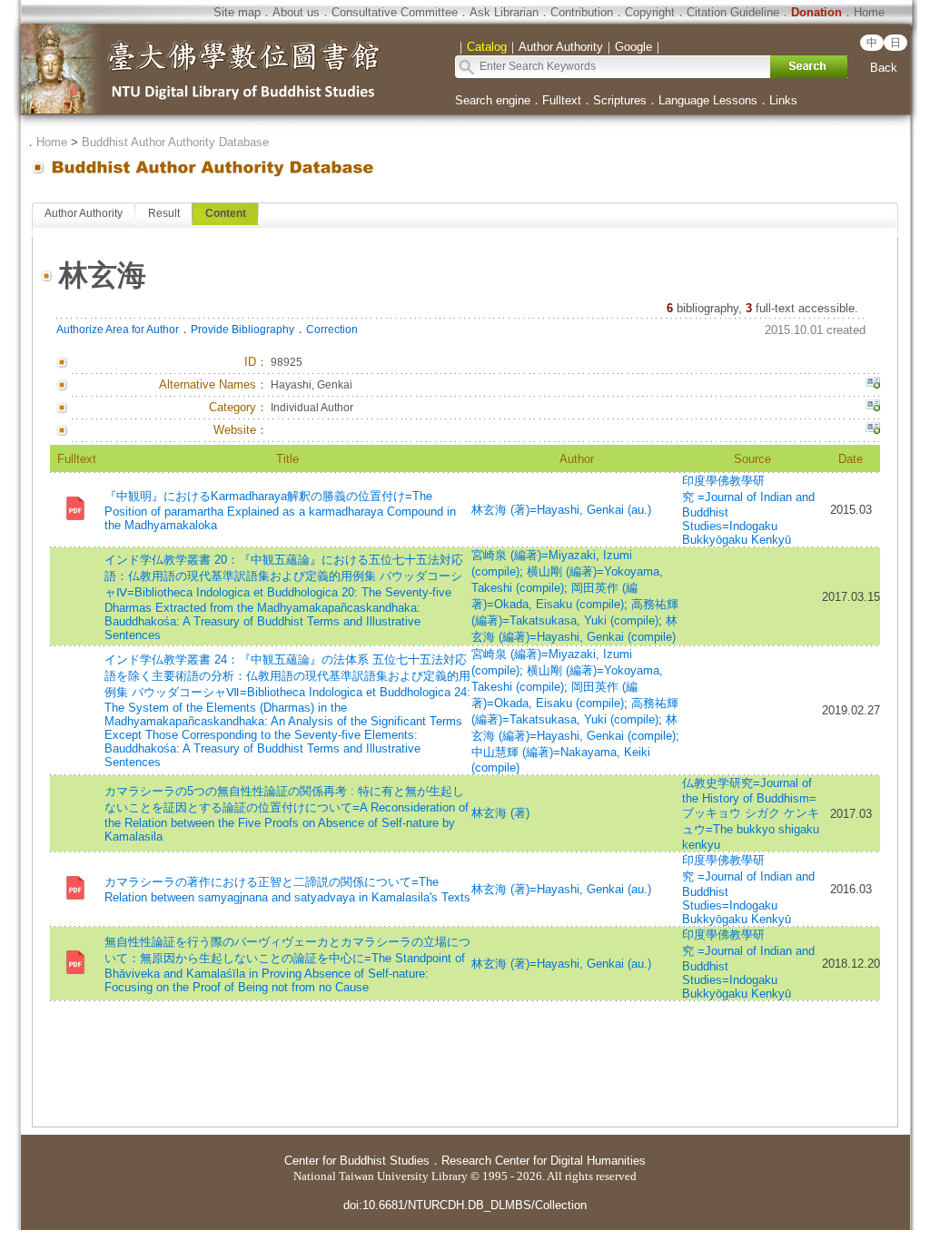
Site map (237, 12)
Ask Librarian (504, 12)
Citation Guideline (733, 12)
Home (869, 12)
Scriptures (620, 100)
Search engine (492, 100)
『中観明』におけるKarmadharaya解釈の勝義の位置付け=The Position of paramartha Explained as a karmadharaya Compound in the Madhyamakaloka (280, 510)
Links (783, 100)
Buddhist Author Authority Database (175, 142)
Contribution (581, 12)
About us (296, 12)
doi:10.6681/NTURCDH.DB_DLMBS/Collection (465, 1205)
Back (883, 67)
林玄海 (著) (500, 813)
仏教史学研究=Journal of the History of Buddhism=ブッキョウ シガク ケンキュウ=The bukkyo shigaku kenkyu (750, 813)
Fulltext (561, 100)
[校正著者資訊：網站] (873, 430)
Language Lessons (707, 100)
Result (164, 213)
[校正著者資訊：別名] (873, 385)
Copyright (650, 12)
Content (225, 213)
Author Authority (84, 213)
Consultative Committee (394, 12)
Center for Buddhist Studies (357, 1160)
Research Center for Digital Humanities (543, 1160)
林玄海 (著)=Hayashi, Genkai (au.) (561, 510)
